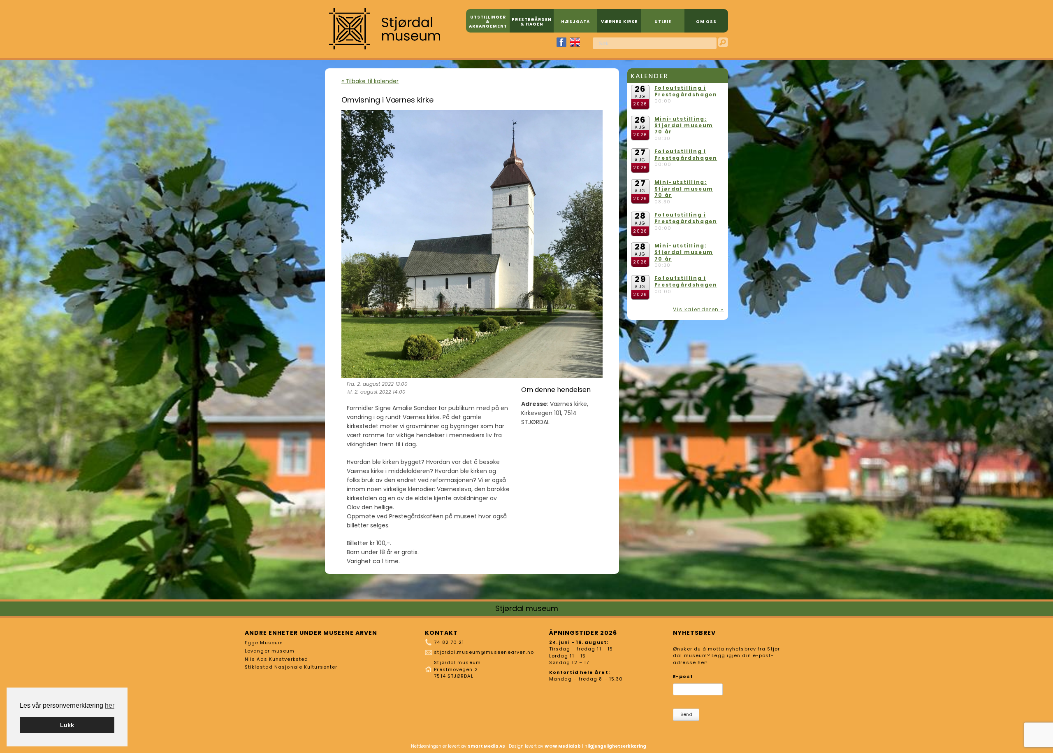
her (109, 705)
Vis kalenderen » (698, 309)
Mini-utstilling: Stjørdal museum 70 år (683, 125)
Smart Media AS (486, 746)
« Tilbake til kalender (370, 81)
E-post (683, 676)
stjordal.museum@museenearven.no (484, 652)
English (575, 42)
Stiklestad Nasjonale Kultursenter (291, 667)
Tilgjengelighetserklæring (615, 746)
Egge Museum (264, 642)
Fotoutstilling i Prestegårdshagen (685, 91)
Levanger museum (270, 651)
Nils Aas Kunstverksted (276, 659)
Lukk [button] (67, 725)
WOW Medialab (563, 746)
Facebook (561, 42)
